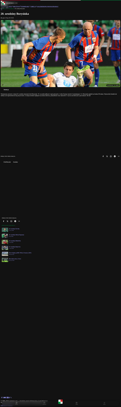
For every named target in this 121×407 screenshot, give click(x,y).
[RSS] (11, 398)
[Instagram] (6, 398)
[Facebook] (103, 156)
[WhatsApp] (110, 156)
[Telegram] (114, 156)
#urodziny (15, 162)
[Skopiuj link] (118, 156)
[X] (107, 156)
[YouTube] (4, 398)
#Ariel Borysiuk (7, 162)
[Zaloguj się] (1, 10)
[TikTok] (9, 398)
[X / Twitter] (3, 398)
